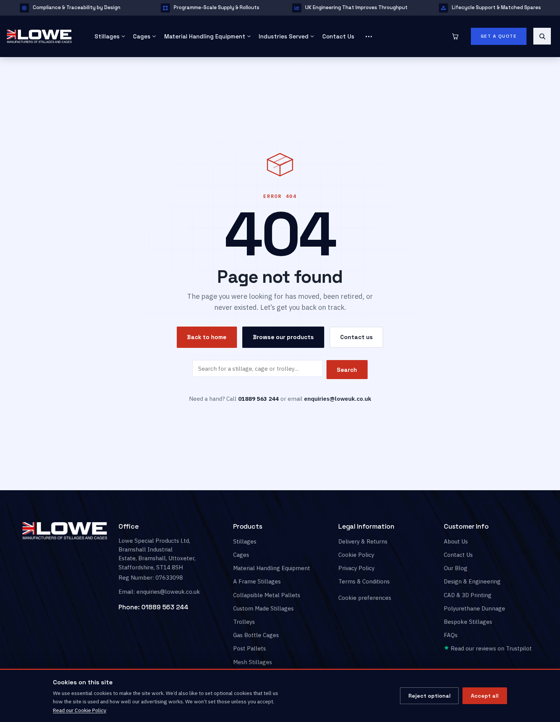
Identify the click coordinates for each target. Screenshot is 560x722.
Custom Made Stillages (263, 608)
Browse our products (283, 337)
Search (347, 369)
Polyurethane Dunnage (474, 608)
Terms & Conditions (364, 581)
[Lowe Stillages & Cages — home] (42, 36)
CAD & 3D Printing (467, 595)
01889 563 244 (164, 607)
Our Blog (455, 568)
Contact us (356, 337)
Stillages (107, 36)
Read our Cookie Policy (79, 710)
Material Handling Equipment (204, 36)
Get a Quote (499, 36)
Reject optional (429, 695)
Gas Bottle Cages (256, 635)
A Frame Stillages (257, 581)
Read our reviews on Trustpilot (490, 648)
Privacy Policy (356, 568)
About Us (456, 541)
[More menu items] (368, 36)
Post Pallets (249, 648)
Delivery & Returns (362, 541)
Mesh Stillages (252, 662)
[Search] (542, 36)
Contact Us (338, 36)
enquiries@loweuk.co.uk (337, 398)
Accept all (485, 695)
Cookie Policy (356, 554)
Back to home (206, 337)
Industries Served (284, 36)
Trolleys (244, 621)
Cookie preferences (364, 598)
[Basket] (455, 36)
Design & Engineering (472, 581)
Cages (141, 36)
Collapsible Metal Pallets (266, 595)
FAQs (451, 635)
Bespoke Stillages (468, 621)
